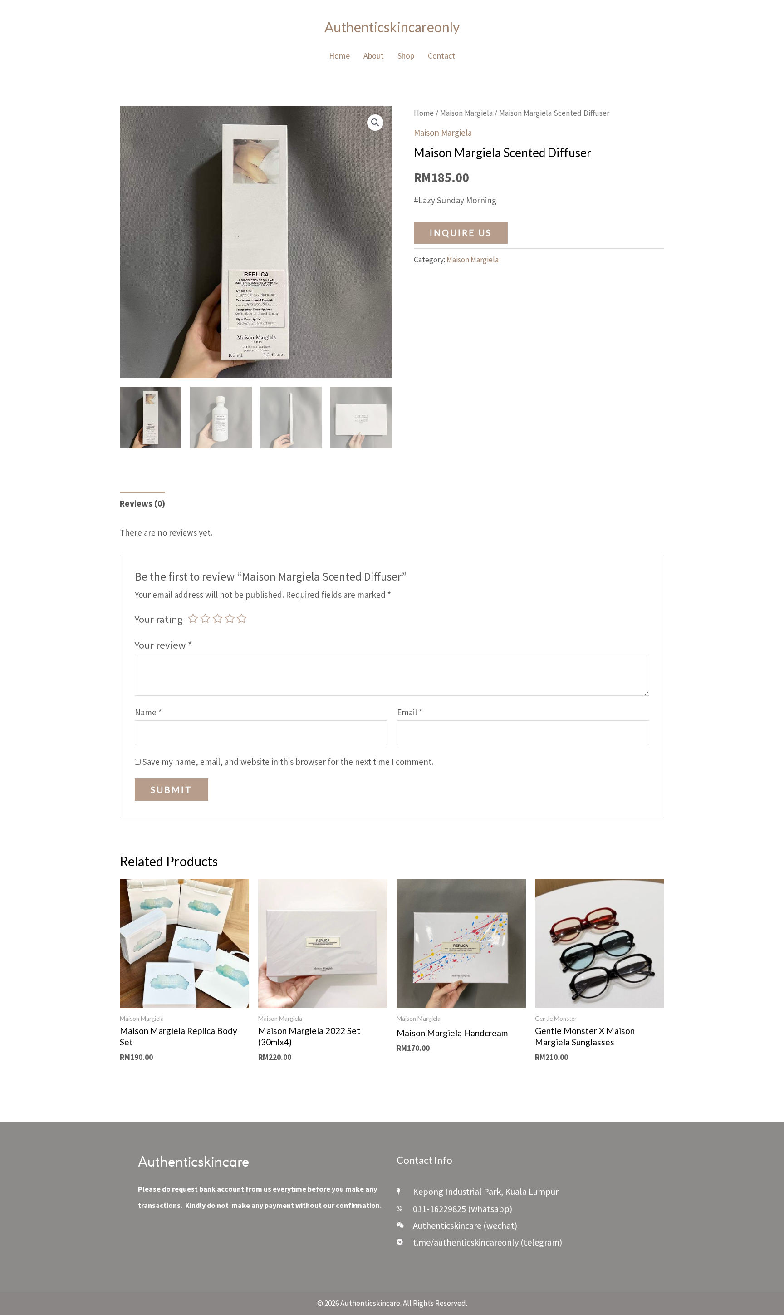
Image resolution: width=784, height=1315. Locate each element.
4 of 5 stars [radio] (230, 618)
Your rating (159, 619)
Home (339, 55)
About (373, 55)
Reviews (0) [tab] (142, 503)
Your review (163, 645)
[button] (375, 122)
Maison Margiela (466, 113)
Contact (441, 55)
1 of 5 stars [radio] (193, 618)
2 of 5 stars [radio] (205, 618)
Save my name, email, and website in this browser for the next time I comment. (287, 761)
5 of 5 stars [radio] (241, 618)
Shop (405, 55)
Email (409, 712)
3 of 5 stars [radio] (217, 618)
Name (148, 712)
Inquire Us (461, 232)
